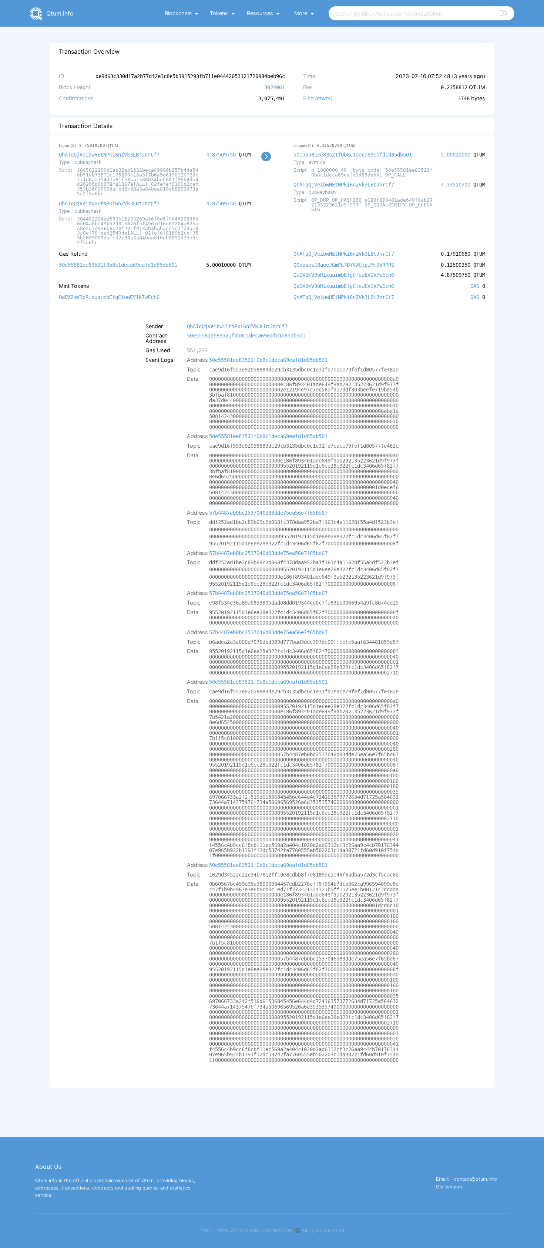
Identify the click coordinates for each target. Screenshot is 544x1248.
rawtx (324, 98)
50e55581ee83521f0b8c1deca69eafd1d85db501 (352, 155)
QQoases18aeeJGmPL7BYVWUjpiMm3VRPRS (343, 265)
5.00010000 (455, 155)
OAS (474, 286)
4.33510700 (455, 185)
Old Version (449, 1187)
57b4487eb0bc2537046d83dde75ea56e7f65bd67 (268, 512)
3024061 (274, 87)
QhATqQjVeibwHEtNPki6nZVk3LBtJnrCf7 (109, 155)
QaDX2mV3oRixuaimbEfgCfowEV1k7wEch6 (343, 275)
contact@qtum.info (475, 1179)
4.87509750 (221, 155)
